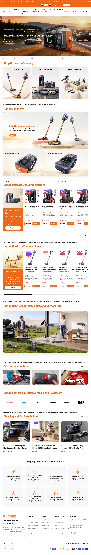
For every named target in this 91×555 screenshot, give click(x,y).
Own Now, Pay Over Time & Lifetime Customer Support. (40, 1)
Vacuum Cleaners (33, 525)
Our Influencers (45, 534)
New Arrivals (44, 10)
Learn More (28, 223)
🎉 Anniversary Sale (25, 11)
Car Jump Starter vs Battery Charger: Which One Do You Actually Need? (72, 446)
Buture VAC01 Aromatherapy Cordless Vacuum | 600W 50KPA (66, 268)
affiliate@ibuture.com (76, 533)
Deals (52, 9)
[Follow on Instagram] (8, 544)
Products (16, 9)
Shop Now (66, 5)
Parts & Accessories (35, 10)
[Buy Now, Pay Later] (78, 476)
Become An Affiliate (47, 528)
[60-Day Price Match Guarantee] (35, 497)
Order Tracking (59, 522)
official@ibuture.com (76, 527)
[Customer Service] (78, 497)
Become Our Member (47, 531)
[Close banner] (89, 5)
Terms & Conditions (60, 534)
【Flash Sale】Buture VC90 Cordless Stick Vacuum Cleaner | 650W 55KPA (31, 268)
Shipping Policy (59, 525)
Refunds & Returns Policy (62, 528)
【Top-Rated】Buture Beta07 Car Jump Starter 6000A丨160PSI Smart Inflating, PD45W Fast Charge (49, 207)
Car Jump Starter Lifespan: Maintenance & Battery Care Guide (14, 446)
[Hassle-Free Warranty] (13, 476)
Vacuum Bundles (32, 528)
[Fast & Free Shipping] (56, 476)
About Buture (45, 520)
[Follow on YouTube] (12, 544)
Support (59, 9)
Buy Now (36, 223)
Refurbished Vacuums (34, 531)
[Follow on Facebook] (4, 544)
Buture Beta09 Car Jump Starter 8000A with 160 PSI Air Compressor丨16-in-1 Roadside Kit (31, 207)
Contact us (58, 520)
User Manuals (45, 525)
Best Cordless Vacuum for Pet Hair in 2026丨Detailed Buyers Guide (44, 446)
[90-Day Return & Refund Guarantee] (35, 476)
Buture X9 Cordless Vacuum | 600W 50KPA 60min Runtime (48, 268)
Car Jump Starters (33, 522)
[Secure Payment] (56, 497)
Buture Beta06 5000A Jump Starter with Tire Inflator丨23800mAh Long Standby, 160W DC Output (66, 207)
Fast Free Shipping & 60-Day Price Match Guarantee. (76, 1)
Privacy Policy (58, 531)
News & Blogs (45, 522)
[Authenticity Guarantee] (13, 497)
